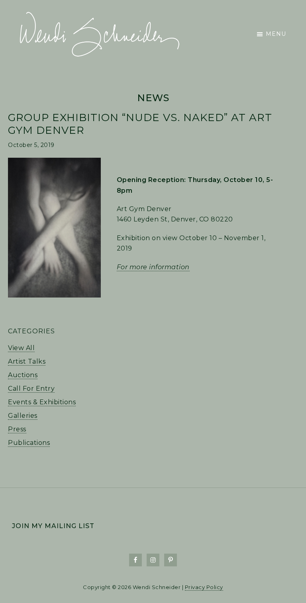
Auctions (22, 375)
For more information (153, 267)
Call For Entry (31, 388)
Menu (276, 33)
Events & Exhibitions (42, 402)
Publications (29, 442)
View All (21, 348)
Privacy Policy (204, 587)
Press (17, 429)
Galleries (22, 415)
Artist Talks (26, 361)
